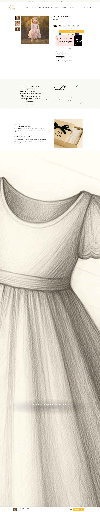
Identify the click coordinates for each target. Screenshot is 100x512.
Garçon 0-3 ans (48, 7)
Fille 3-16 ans (41, 7)
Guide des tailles (69, 28)
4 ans (69, 25)
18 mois (55, 25)
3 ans (65, 25)
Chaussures (65, 7)
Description (69, 48)
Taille (55, 22)
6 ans (78, 25)
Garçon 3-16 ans (57, 7)
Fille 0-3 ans (33, 7)
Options (19, 510)
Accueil (27, 7)
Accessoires (71, 7)
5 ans (73, 25)
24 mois (60, 25)
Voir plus (68, 65)
